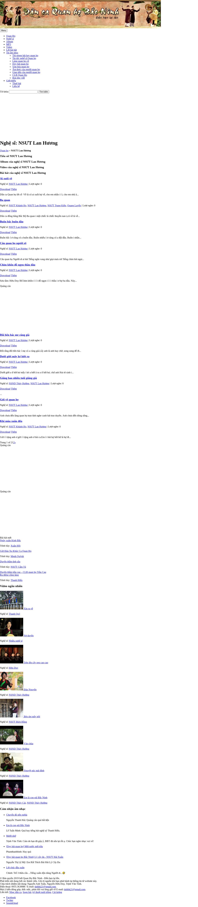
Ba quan (5, 200)
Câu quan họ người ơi (13, 243)
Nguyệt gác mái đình (34, 770)
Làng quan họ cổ (20, 61)
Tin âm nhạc (12, 52)
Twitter (9, 900)
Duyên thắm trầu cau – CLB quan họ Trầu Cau (23, 572)
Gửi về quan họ (9, 399)
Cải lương (57, 892)
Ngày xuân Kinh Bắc (10, 540)
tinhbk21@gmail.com (45, 886)
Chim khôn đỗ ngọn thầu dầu (17, 264)
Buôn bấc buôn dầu (11, 221)
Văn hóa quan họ (20, 66)
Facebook (11, 897)
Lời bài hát (11, 50)
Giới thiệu (11, 80)
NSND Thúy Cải (17, 802)
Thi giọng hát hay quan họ (25, 55)
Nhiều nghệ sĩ (15, 641)
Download (5, 189)
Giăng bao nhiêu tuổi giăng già (18, 377)
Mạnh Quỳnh (17, 556)
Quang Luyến (74, 205)
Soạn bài (27, 892)
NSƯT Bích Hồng (18, 722)
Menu (3, 30)
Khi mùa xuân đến (11, 421)
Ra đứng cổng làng (9, 575)
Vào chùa (28, 743)
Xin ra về (28, 608)
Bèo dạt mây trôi (32, 716)
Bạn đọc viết (18, 77)
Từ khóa (4, 91)
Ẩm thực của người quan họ (26, 69)
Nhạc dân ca (15, 892)
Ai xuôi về (6, 178)
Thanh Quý (14, 614)
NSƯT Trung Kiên (56, 205)
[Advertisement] (93, 115)
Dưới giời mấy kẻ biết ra (14, 356)
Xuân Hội (15, 545)
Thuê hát (16, 83)
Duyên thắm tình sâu (10, 561)
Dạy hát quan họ (20, 64)
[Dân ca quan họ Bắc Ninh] (80, 27)
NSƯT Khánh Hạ (17, 205)
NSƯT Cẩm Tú (18, 567)
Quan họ (4, 150)
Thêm (14, 189)
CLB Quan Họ (19, 75)
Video (9, 47)
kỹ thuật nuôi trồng (41, 892)
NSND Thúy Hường (19, 383)
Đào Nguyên (30, 689)
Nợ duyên (29, 635)
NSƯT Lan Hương (18, 184)
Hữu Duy (13, 668)
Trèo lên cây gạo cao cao (36, 662)
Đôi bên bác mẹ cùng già (14, 334)
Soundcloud (12, 903)
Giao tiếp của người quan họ (26, 72)
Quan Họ (10, 36)
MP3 (8, 44)
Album (9, 41)
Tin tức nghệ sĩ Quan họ (24, 58)
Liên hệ (16, 86)
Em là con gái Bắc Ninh (35, 797)
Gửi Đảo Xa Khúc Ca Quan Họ (15, 551)
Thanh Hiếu (16, 580)
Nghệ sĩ (10, 38)
